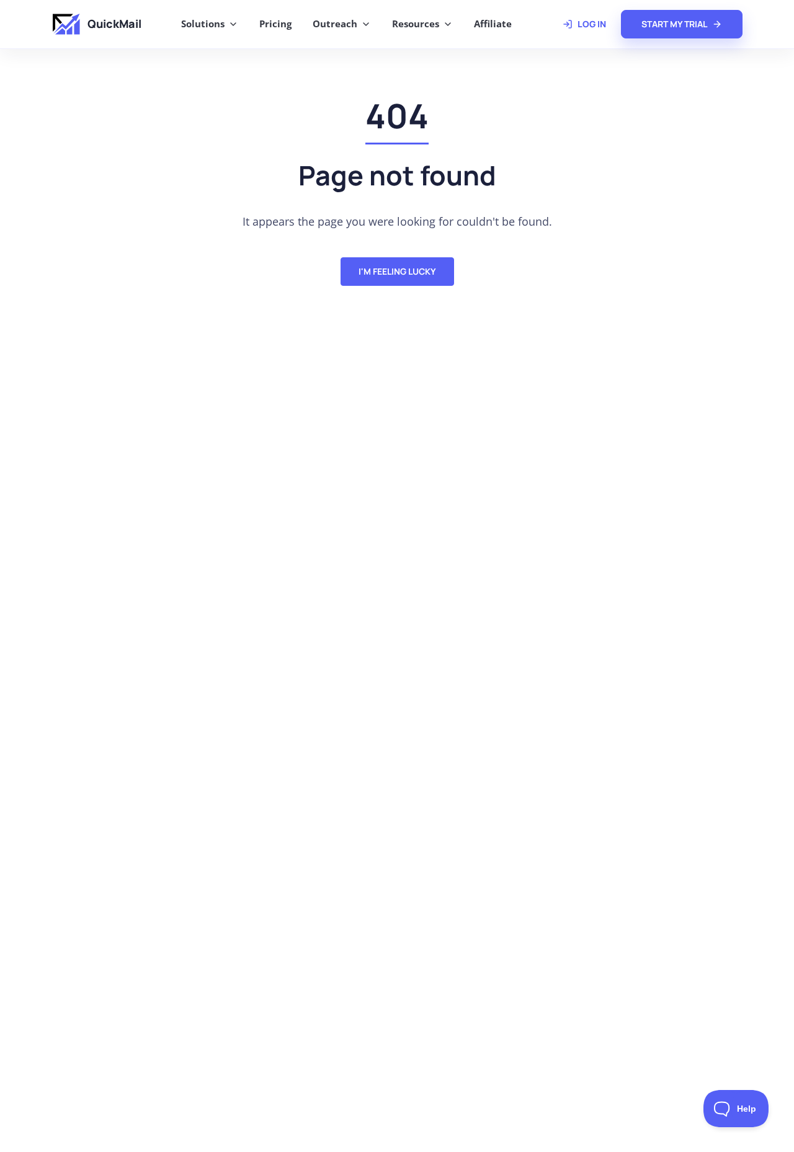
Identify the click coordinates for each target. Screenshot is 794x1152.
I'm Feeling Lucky (397, 271)
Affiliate (493, 23)
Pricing (275, 23)
